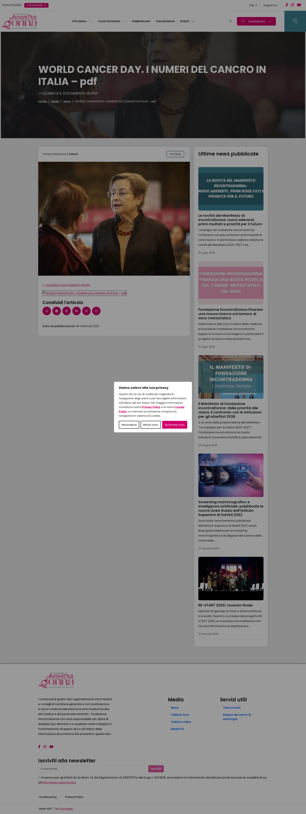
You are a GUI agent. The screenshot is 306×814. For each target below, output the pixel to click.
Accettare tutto (175, 424)
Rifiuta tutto (150, 424)
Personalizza (129, 424)
